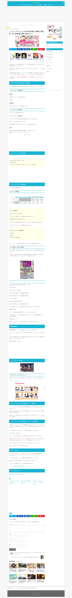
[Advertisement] (36, 13)
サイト (10, 544)
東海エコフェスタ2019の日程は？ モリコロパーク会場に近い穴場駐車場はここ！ (26, 481)
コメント (11, 524)
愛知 (8, 27)
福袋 (48, 71)
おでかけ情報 (50, 54)
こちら (27, 312)
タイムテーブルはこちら (13, 380)
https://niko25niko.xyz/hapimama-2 (15, 474)
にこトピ (36, 3)
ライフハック (49, 62)
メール (10, 539)
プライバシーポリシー (36, 592)
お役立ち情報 (50, 57)
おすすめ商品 (49, 51)
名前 (10, 534)
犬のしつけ (49, 68)
